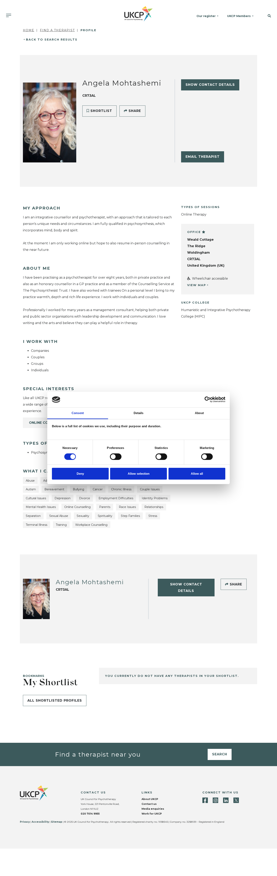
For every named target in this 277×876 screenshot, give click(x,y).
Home (28, 30)
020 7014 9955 (90, 813)
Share (134, 111)
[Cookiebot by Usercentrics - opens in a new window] (207, 399)
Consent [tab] (78, 413)
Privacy (25, 821)
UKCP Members (239, 16)
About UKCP (150, 799)
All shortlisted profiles (54, 700)
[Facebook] (205, 800)
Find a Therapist (57, 30)
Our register (206, 16)
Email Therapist (203, 157)
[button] (267, 16)
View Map (196, 285)
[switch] (115, 456)
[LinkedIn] (225, 800)
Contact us (149, 803)
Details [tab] (139, 413)
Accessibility (40, 821)
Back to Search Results (51, 39)
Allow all (197, 473)
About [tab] (199, 413)
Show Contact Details (210, 85)
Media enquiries (153, 808)
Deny (80, 473)
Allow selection (138, 473)
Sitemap (56, 821)
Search (219, 754)
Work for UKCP (152, 813)
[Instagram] (215, 800)
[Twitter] (236, 800)
